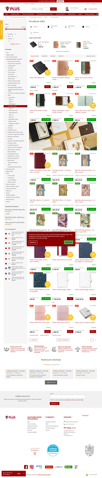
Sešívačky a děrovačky (13, 136)
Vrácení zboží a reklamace (51, 426)
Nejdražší (52, 56)
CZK (88, 3)
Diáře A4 (11, 99)
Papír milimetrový (12, 76)
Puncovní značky (31, 424)
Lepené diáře (11, 97)
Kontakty (29, 430)
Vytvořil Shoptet (93, 474)
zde (46, 238)
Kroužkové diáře (12, 106)
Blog (28, 422)
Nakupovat (60, 1)
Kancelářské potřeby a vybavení (14, 59)
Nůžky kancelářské (12, 162)
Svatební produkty (10, 195)
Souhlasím (68, 242)
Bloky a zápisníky (12, 85)
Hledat (53, 9)
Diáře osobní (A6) (13, 110)
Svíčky (7, 173)
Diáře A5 (11, 101)
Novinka (11, 38)
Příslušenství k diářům (13, 123)
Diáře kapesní (12, 104)
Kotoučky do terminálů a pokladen (16, 93)
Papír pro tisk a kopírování (14, 63)
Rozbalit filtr (14, 44)
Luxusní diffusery (12, 180)
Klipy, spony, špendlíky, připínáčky (16, 140)
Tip (9, 41)
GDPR (46, 424)
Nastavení (33, 242)
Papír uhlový (11, 74)
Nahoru (34, 340)
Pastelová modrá (34, 335)
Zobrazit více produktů (62, 51)
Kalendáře (10, 125)
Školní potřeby (9, 171)
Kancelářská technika (13, 154)
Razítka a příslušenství (13, 158)
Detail (47, 86)
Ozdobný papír (11, 65)
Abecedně (60, 56)
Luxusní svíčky (11, 175)
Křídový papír (11, 78)
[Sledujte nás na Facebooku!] (26, 467)
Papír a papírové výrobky (14, 61)
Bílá (53, 302)
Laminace (10, 138)
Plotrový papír (11, 72)
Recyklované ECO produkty (12, 197)
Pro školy (32, 3)
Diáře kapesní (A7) (13, 112)
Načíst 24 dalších (63, 340)
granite (36, 90)
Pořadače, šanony (12, 130)
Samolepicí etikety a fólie (14, 83)
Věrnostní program (32, 432)
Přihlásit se (54, 403)
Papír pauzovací (12, 70)
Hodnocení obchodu (51, 359)
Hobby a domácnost (11, 188)
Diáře (9, 95)
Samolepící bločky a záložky (15, 87)
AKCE (7, 52)
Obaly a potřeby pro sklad (12, 186)
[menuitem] (7, 14)
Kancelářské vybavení (13, 145)
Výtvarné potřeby (10, 169)
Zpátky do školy (10, 55)
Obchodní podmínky (50, 422)
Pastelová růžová (44, 335)
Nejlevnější (44, 56)
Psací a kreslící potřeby (11, 57)
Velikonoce (8, 190)
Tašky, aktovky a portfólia (14, 149)
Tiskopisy (10, 128)
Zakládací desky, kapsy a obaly (15, 132)
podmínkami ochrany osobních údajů (74, 400)
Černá (31, 90)
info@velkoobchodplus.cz (71, 421)
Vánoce (8, 193)
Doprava (47, 430)
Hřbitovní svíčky (11, 182)
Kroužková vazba (12, 143)
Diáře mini (11, 117)
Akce (10, 36)
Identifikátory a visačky (13, 156)
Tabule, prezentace (10, 184)
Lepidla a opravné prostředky (15, 147)
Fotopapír (10, 68)
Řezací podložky (12, 151)
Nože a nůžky (11, 160)
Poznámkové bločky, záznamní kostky (15, 90)
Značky (8, 201)
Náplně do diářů (12, 121)
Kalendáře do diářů (13, 119)
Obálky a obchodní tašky (14, 81)
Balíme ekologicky (31, 428)
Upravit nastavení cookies (44, 474)
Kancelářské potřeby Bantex (15, 167)
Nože (9, 164)
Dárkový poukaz (10, 199)
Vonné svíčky (11, 177)
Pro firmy (26, 3)
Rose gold (54, 90)
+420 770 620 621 (75, 8)
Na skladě (12, 34)
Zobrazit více (51, 382)
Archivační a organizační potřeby (16, 134)
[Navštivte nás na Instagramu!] (32, 467)
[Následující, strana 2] (92, 339)
